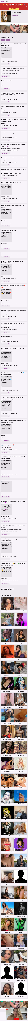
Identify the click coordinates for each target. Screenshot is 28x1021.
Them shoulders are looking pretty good (12, 68)
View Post (6, 64)
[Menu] (26, 1)
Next (11, 589)
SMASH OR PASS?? (6, 336)
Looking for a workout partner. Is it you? (12, 158)
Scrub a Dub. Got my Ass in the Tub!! (11, 182)
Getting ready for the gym (8, 230)
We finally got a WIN (6, 81)
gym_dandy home (5, 589)
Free (4, 1)
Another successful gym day (9, 133)
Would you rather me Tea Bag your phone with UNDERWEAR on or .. (12, 93)
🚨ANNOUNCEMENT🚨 (8, 445)
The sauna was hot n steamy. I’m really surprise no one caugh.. (12, 398)
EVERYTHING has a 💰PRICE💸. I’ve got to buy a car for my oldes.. (13, 564)
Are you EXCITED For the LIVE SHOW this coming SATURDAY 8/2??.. (13, 324)
